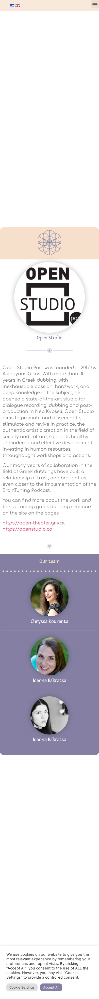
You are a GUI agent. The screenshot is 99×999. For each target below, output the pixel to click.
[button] (95, 4)
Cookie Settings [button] (22, 987)
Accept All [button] (51, 987)
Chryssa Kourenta (49, 621)
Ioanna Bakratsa (49, 680)
